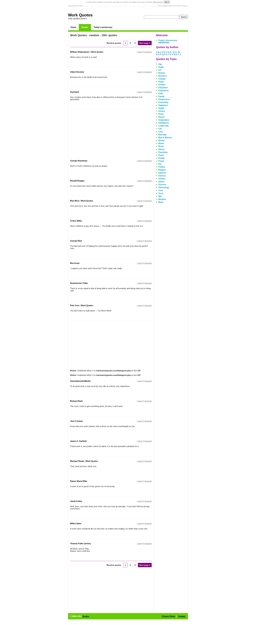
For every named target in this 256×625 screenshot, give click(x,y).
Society (161, 178)
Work (160, 202)
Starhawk (74, 92)
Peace (161, 155)
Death (161, 82)
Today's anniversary (103, 27)
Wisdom (162, 199)
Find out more (158, 2)
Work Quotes (80, 15)
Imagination (163, 120)
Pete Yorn (74, 305)
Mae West (74, 201)
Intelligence (163, 123)
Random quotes (114, 43)
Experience (163, 90)
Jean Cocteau (76, 421)
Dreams (161, 84)
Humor (161, 117)
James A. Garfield (78, 441)
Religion (162, 170)
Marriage (162, 134)
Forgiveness (164, 99)
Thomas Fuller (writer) (80, 543)
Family (161, 96)
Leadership (163, 126)
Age (160, 64)
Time (160, 190)
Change (161, 79)
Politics (161, 167)
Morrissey (74, 263)
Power (161, 161)
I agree (140, 52)
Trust (160, 193)
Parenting (162, 152)
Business (162, 76)
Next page (144, 43)
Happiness (163, 105)
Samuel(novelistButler (80, 381)
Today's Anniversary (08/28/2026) (167, 41)
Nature (161, 149)
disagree (148, 52)
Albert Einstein (77, 72)
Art (159, 70)
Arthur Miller (76, 221)
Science (162, 176)
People (161, 158)
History (161, 111)
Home (73, 27)
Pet (159, 164)
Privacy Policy (168, 616)
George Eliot (76, 241)
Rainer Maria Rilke (78, 481)
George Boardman (78, 161)
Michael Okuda (77, 461)
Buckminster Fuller (79, 283)
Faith (160, 93)
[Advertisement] (92, 132)
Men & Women (165, 137)
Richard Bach (76, 401)
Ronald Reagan (77, 181)
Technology (163, 187)
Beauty (161, 73)
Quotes (84, 27)
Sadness (162, 173)
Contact (181, 616)
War (160, 196)
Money (161, 140)
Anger (161, 67)
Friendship (163, 102)
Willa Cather (75, 523)
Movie (161, 143)
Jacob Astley (76, 501)
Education (163, 87)
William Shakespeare (79, 52)
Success (162, 184)
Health (161, 108)
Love (160, 131)
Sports (161, 181)
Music (161, 146)
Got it (167, 2)
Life (160, 129)
